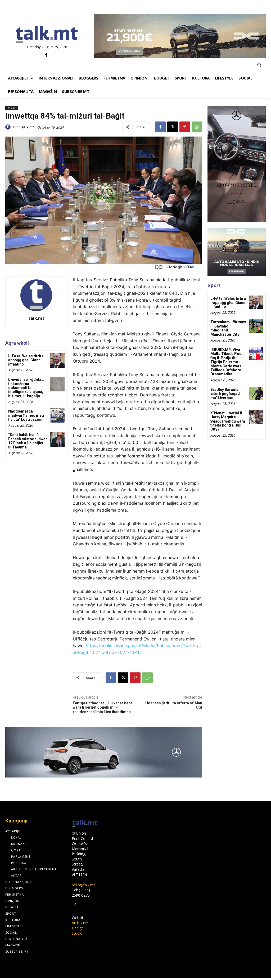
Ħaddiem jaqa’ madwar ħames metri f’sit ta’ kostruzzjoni (27, 415)
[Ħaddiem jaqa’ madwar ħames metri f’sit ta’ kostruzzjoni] (57, 415)
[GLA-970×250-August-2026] (103, 752)
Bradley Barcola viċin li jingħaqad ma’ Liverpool (225, 393)
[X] (172, 126)
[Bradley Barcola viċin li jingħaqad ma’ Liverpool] (256, 393)
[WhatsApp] (197, 126)
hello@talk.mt (83, 884)
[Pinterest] (184, 126)
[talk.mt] (8, 127)
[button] (259, 64)
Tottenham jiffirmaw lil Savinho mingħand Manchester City (228, 328)
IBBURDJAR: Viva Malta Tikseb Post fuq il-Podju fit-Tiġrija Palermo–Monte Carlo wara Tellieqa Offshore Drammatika (226, 362)
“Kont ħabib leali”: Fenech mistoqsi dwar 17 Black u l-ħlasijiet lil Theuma (27, 441)
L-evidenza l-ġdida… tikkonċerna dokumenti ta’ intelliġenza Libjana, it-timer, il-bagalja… (26, 387)
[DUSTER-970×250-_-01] (180, 36)
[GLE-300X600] (236, 164)
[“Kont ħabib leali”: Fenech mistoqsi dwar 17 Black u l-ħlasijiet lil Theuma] (57, 439)
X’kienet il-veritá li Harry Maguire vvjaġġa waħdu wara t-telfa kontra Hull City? (227, 421)
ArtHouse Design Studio (80, 927)
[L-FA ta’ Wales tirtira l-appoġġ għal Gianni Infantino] (57, 360)
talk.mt (28, 127)
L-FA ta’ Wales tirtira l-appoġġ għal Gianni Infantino (27, 360)
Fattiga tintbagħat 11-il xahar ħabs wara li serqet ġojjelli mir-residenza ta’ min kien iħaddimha (103, 707)
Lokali (11, 108)
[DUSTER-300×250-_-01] (236, 252)
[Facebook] (46, 55)
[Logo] (47, 35)
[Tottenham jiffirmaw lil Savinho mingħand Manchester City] (256, 326)
